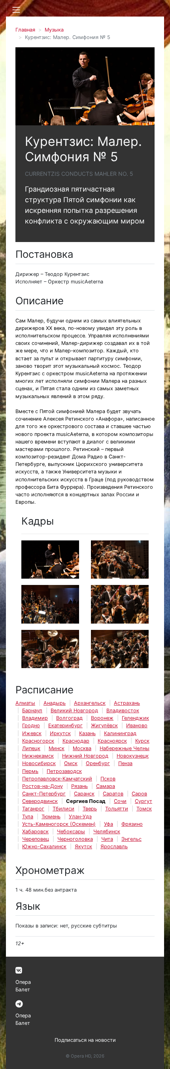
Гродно (31, 725)
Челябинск (106, 831)
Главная (25, 30)
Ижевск (32, 733)
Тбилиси (63, 809)
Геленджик (135, 718)
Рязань (79, 786)
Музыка (54, 30)
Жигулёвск (104, 725)
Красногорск (38, 741)
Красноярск (112, 741)
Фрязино (132, 824)
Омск (70, 763)
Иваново (136, 725)
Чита (107, 839)
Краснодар (75, 741)
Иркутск (60, 733)
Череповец (35, 839)
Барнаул (32, 710)
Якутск (83, 846)
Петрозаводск (64, 771)
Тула (27, 816)
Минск (56, 748)
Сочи (120, 801)
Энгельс (131, 839)
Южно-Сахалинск (44, 846)
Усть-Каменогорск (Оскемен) (59, 824)
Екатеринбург (65, 725)
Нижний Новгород (85, 756)
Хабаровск (35, 831)
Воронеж (102, 718)
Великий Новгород (74, 710)
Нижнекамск (38, 756)
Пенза (125, 763)
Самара (105, 786)
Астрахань (127, 703)
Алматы (25, 703)
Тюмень (51, 816)
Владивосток (122, 710)
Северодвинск (40, 801)
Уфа (108, 824)
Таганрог (33, 809)
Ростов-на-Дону (42, 786)
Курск (142, 741)
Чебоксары (71, 831)
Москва (82, 748)
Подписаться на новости (85, 1040)
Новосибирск (39, 763)
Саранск (84, 794)
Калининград (120, 733)
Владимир (35, 718)
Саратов (113, 794)
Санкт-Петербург (44, 794)
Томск (144, 809)
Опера (23, 982)
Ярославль (114, 846)
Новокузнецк (133, 756)
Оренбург (98, 763)
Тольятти (116, 809)
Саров (139, 794)
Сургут (143, 801)
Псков (107, 779)
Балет (22, 990)
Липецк (31, 748)
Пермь (30, 771)
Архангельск (90, 703)
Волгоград (69, 718)
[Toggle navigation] (16, 10)
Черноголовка (75, 839)
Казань (87, 733)
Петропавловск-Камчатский (57, 779)
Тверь (90, 809)
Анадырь (54, 703)
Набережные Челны (124, 748)
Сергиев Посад (86, 801)
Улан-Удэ (80, 816)
